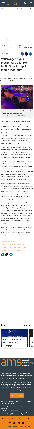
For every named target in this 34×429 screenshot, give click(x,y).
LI (10, 423)
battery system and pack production (13, 244)
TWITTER (23, 423)
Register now (17, 396)
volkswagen (5, 241)
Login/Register (25, 3)
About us (22, 418)
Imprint (28, 418)
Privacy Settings (12, 420)
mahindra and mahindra (9, 250)
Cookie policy (15, 418)
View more (27, 325)
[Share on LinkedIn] (30, 54)
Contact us (4, 420)
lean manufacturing (20, 247)
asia (12, 241)
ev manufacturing (7, 247)
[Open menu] (3, 3)
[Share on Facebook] (22, 54)
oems (20, 250)
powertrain (27, 250)
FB (14, 423)
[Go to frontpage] (12, 3)
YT (19, 423)
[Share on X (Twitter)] (26, 54)
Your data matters (6, 418)
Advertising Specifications (24, 420)
